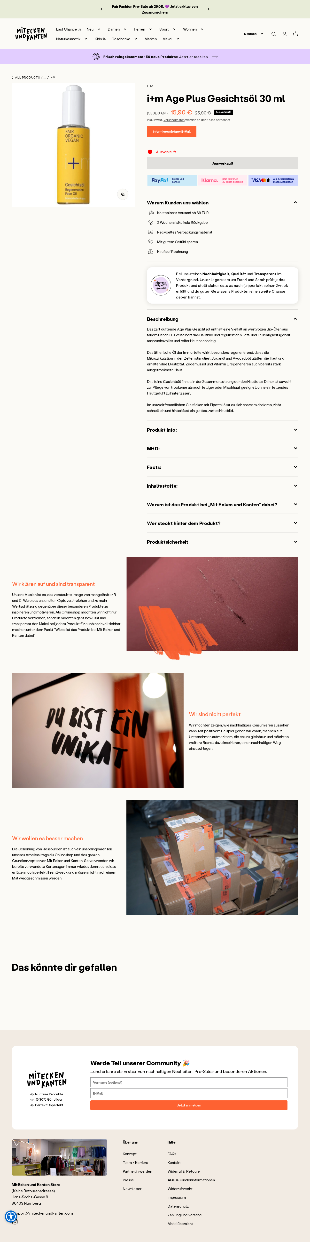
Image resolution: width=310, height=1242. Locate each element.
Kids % (100, 38)
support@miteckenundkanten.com (42, 1213)
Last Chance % (68, 29)
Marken (151, 38)
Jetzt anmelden (189, 1105)
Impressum (177, 1197)
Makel (167, 38)
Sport (164, 29)
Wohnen (190, 29)
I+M (150, 85)
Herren (139, 29)
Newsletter (132, 1188)
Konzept (130, 1153)
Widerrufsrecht (180, 1188)
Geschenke (120, 38)
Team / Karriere (135, 1162)
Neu (90, 29)
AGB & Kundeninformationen (191, 1179)
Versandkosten (174, 120)
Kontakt (174, 1162)
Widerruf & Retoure (184, 1171)
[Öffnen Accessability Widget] (11, 1216)
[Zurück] (101, 9)
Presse (128, 1179)
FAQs (172, 1153)
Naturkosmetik (68, 38)
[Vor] (208, 9)
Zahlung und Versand (185, 1214)
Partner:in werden (137, 1171)
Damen (114, 29)
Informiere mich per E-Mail (172, 131)
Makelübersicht (180, 1223)
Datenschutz (178, 1206)
